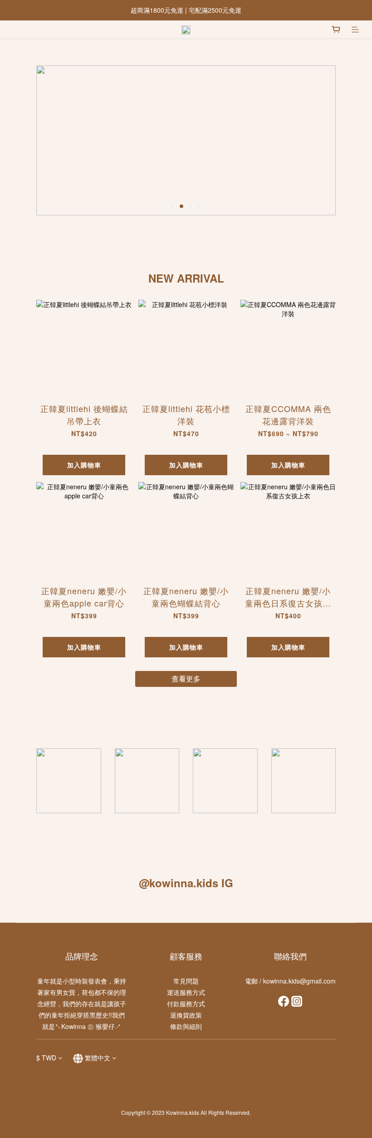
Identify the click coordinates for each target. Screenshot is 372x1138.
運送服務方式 (186, 992)
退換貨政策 (186, 1014)
